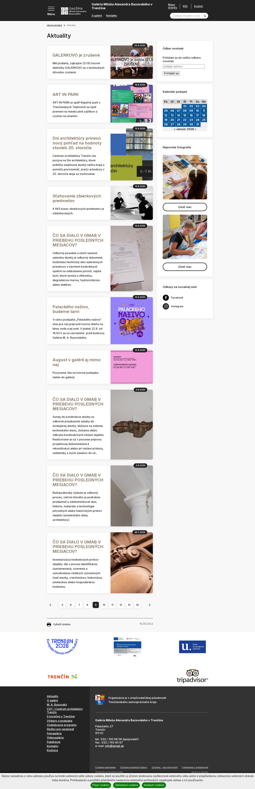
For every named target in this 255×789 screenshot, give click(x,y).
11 (112, 604)
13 (129, 604)
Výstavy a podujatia (59, 720)
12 (121, 604)
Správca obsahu (200, 772)
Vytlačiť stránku (62, 624)
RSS (185, 6)
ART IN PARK (66, 94)
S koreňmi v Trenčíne (61, 716)
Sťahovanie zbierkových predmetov (77, 198)
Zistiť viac (185, 207)
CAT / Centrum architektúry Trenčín (65, 710)
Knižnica (52, 750)
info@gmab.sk (114, 746)
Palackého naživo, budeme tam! (71, 309)
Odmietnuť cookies (126, 785)
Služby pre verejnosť (60, 729)
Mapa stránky (172, 6)
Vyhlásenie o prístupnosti (195, 767)
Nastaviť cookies (154, 785)
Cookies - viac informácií (164, 767)
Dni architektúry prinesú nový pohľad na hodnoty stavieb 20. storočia (77, 143)
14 (137, 604)
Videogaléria (55, 737)
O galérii (97, 15)
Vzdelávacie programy (62, 725)
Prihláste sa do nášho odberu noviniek (182, 59)
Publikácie (53, 742)
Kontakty (111, 15)
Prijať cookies (100, 785)
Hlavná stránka (54, 25)
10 (104, 604)
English (198, 6)
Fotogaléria (54, 733)
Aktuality (52, 696)
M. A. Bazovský (57, 704)
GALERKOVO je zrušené (76, 55)
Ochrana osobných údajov (133, 767)
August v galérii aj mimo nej (77, 362)
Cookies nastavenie (105, 767)
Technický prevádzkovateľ (109, 772)
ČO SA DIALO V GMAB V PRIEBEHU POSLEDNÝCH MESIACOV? (78, 240)
